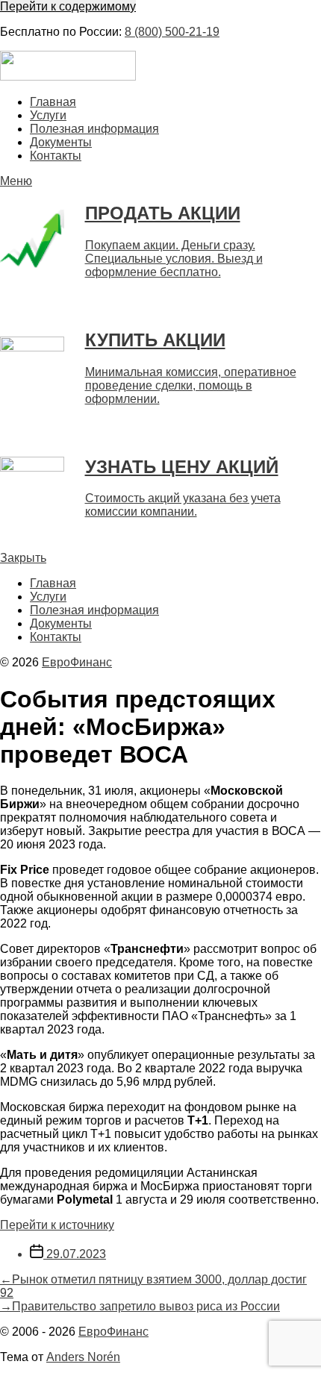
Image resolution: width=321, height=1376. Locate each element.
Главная (53, 102)
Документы (61, 142)
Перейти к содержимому (68, 6)
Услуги (48, 115)
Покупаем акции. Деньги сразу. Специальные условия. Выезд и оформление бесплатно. (174, 258)
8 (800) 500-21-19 (172, 31)
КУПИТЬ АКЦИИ (155, 340)
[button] (160, 181)
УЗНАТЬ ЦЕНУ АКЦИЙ (181, 467)
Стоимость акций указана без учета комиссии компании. (183, 505)
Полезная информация (94, 128)
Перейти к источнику (57, 1225)
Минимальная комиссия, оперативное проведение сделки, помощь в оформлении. (190, 385)
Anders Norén (83, 1357)
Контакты (55, 155)
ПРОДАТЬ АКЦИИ (162, 213)
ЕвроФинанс (77, 662)
